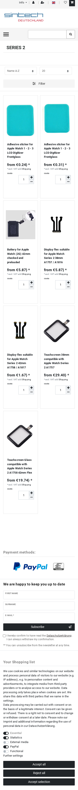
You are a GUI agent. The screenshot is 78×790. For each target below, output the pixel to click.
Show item (21, 190)
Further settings (13, 755)
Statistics (16, 737)
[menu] (6, 34)
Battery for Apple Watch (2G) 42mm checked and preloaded (18, 256)
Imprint (7, 721)
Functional (16, 751)
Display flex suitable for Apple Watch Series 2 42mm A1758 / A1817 (20, 361)
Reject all (39, 773)
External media (19, 742)
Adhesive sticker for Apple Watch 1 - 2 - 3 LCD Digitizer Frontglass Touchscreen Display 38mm (20, 151)
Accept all (39, 764)
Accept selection (39, 782)
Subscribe (37, 627)
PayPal (14, 746)
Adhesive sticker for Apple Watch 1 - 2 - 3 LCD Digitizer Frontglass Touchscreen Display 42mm (57, 151)
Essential (16, 733)
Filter (42, 83)
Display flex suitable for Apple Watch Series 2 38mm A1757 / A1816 (57, 256)
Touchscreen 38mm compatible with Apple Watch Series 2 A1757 (56, 361)
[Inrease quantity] (31, 177)
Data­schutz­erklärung (42, 725)
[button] (22, 2)
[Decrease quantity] (31, 182)
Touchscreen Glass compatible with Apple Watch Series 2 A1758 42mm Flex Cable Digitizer (19, 466)
